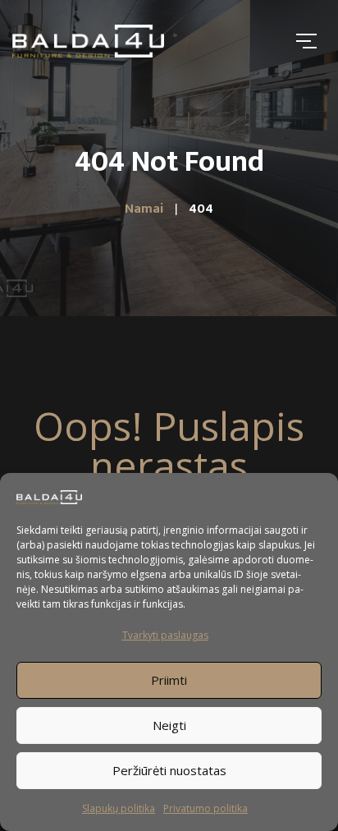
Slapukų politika (118, 808)
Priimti (169, 680)
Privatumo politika (205, 808)
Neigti (169, 725)
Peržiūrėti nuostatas (169, 770)
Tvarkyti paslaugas (165, 635)
